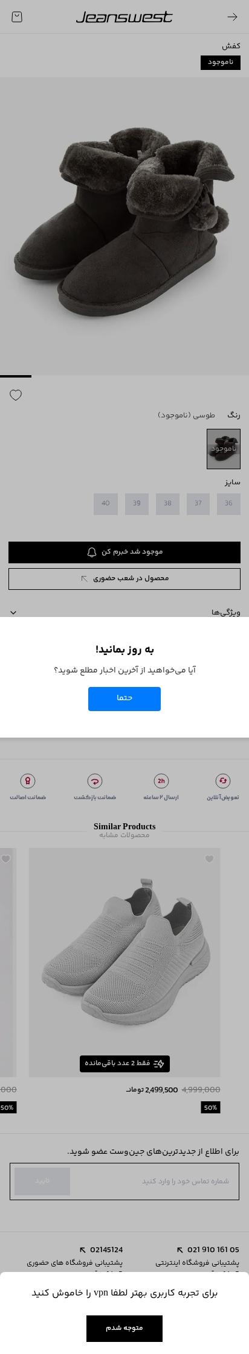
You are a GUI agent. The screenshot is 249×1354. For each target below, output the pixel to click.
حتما (124, 698)
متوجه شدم (124, 1328)
